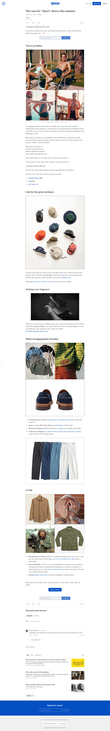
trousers (78, 431)
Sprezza (28, 17)
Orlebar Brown (34, 178)
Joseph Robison (33, 630)
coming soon (62, 428)
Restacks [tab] (36, 615)
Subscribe (97, 3)
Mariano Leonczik (40, 665)
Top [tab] (28, 655)
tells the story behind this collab (64, 559)
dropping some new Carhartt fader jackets (60, 420)
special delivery (58, 425)
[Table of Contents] (2, 365)
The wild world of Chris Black (37, 672)
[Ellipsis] (83, 630)
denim (73, 431)
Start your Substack (50, 723)
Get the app (63, 723)
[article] (55, 663)
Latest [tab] (31, 655)
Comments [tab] (29, 615)
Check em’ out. (66, 277)
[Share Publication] (90, 3)
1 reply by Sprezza (35, 640)
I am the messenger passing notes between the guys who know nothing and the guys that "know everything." (47, 662)
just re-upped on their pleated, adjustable (56, 431)
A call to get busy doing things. (34, 687)
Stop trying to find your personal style (40, 685)
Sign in (105, 3)
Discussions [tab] (38, 655)
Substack (47, 727)
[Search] (86, 3)
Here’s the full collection (55, 569)
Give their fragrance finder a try (37, 331)
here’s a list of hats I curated (42, 281)
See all (29, 695)
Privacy (53, 719)
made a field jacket (41, 575)
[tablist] (33, 615)
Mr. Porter (32, 184)
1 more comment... (31, 647)
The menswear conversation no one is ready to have (46, 660)
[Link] (23, 46)
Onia (30, 181)
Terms (57, 719)
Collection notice (64, 719)
